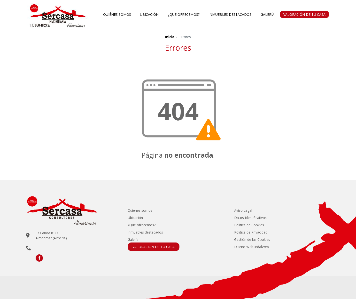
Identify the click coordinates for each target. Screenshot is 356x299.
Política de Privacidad (250, 232)
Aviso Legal (243, 210)
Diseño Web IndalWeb (251, 246)
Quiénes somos (117, 14)
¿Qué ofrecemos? (184, 14)
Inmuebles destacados (230, 14)
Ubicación (149, 14)
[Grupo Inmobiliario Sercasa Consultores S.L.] (57, 14)
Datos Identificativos (250, 217)
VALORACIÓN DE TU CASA (304, 14)
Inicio (169, 36)
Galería (267, 14)
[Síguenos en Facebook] (39, 258)
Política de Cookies (249, 225)
